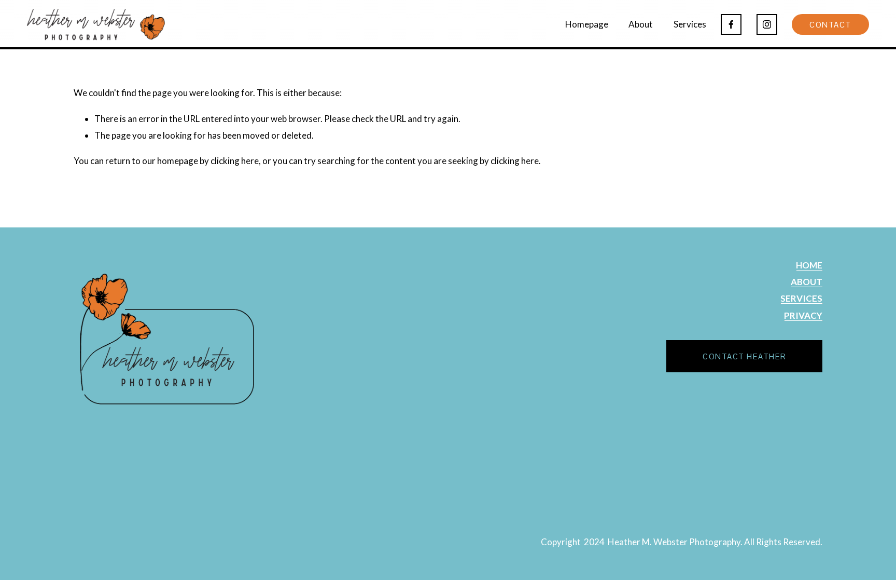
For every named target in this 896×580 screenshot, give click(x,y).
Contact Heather (744, 356)
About (640, 24)
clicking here (235, 160)
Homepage (586, 24)
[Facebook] (731, 24)
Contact (830, 25)
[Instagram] (767, 24)
